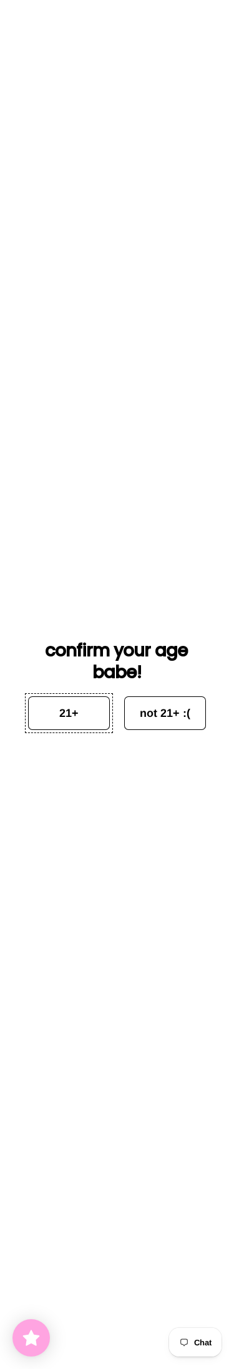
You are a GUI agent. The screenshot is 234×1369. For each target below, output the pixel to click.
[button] (69, 713)
